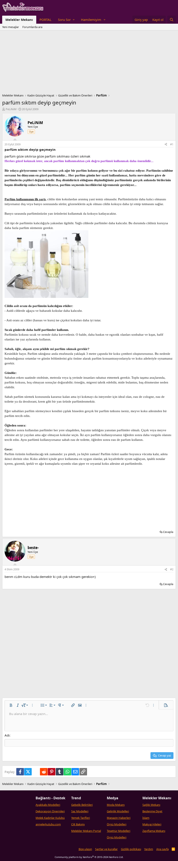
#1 (171, 144)
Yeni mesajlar (10, 27)
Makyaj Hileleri (151, 824)
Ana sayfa (162, 849)
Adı (7, 735)
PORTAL (45, 19)
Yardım (148, 849)
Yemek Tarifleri (80, 818)
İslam (145, 818)
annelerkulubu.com (48, 824)
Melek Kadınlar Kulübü (50, 818)
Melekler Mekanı (19, 19)
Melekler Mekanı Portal (86, 831)
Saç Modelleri (79, 811)
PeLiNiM (11, 109)
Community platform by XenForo (89, 857)
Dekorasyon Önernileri (50, 811)
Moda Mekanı (116, 805)
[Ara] (171, 20)
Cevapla (168, 532)
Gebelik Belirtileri (82, 805)
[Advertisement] (89, 63)
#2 (171, 569)
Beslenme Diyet (152, 811)
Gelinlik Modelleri (118, 811)
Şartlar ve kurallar (106, 849)
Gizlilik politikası (131, 849)
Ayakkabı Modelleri (48, 805)
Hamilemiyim (91, 19)
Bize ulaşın (85, 849)
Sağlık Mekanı (151, 805)
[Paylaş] (166, 144)
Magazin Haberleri (118, 818)
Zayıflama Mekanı (153, 831)
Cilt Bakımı (78, 824)
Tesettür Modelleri (118, 831)
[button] (66, 20)
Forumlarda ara (32, 27)
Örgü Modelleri (116, 824)
